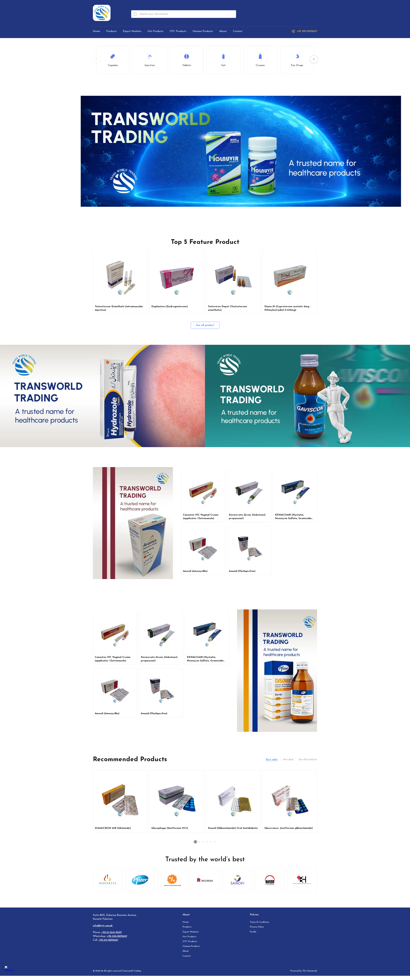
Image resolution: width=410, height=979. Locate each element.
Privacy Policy (257, 927)
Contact (187, 956)
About (186, 951)
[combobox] (183, 14)
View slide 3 (203, 841)
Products (187, 927)
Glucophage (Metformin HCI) (169, 828)
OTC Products (190, 941)
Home (186, 922)
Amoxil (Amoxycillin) (195, 571)
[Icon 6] (270, 880)
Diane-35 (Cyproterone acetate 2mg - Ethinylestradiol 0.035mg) (287, 308)
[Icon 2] (140, 880)
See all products (308, 759)
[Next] (314, 59)
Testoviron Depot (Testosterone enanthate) (227, 308)
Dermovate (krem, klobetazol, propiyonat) (247, 517)
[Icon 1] (108, 880)
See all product (205, 325)
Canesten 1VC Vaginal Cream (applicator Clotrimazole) (200, 517)
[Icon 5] (237, 880)
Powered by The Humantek (303, 971)
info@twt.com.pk (103, 925)
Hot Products (189, 937)
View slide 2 (199, 841)
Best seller (272, 759)
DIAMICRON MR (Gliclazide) (113, 828)
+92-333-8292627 (108, 940)
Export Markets (191, 932)
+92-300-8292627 (117, 936)
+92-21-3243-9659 (111, 932)
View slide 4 (207, 841)
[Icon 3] (173, 880)
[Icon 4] (205, 880)
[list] (205, 808)
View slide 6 (214, 841)
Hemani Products (191, 946)
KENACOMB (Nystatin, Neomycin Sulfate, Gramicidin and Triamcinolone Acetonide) (293, 517)
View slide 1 (195, 841)
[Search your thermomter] (135, 14)
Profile (253, 932)
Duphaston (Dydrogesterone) (169, 306)
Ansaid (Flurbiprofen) (242, 571)
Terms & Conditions (259, 922)
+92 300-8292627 (307, 31)
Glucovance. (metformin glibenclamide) (288, 828)
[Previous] (96, 59)
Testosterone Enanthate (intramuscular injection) (119, 308)
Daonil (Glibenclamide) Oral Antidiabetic (233, 828)
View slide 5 (210, 841)
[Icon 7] (302, 880)
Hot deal (288, 759)
